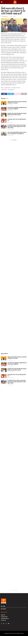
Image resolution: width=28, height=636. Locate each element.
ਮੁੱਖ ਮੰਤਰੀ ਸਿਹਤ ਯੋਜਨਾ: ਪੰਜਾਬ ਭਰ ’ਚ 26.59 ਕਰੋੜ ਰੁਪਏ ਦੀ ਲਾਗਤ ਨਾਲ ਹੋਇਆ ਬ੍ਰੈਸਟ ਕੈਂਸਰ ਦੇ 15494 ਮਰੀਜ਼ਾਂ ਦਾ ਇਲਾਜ (16, 126)
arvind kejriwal (7, 87)
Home (2, 6)
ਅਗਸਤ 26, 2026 (10, 104)
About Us (3, 614)
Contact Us (3, 620)
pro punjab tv (11, 89)
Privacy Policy (4, 616)
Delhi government (16, 87)
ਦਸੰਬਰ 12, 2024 (13, 16)
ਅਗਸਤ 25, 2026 (10, 116)
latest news (4, 89)
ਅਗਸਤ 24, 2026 (10, 122)
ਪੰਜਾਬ (5, 6)
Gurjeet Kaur (5, 16)
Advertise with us (5, 618)
